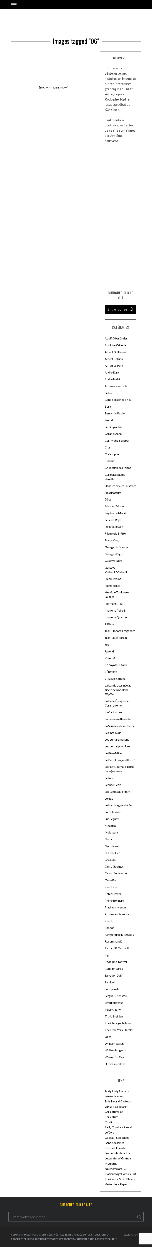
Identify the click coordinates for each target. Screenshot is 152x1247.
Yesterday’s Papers (117, 1184)
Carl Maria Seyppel (117, 440)
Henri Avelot (113, 578)
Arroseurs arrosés (116, 386)
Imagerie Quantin (116, 617)
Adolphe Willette (115, 345)
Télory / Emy (113, 1009)
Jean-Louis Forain (116, 637)
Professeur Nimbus (117, 914)
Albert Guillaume (115, 352)
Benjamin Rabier (115, 413)
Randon (109, 927)
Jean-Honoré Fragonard (120, 630)
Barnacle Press (114, 1096)
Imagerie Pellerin (115, 610)
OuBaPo (110, 880)
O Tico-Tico (112, 853)
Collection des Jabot (118, 467)
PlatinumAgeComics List (120, 1174)
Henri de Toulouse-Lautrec (117, 594)
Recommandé (113, 941)
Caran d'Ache (113, 433)
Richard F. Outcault (117, 948)
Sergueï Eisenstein (116, 995)
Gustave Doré (113, 560)
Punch (109, 921)
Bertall (109, 420)
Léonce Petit (113, 784)
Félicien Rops (113, 520)
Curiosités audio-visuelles (115, 477)
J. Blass (109, 624)
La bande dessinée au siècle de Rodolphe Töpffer (118, 690)
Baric (108, 406)
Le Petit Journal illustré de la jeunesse (119, 769)
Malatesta (111, 832)
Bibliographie (113, 427)
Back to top (131, 1234)
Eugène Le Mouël (115, 513)
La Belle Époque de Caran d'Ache (117, 703)
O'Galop (110, 859)
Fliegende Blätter (116, 533)
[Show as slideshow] (53, 87)
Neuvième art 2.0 (115, 1168)
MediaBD (111, 1163)
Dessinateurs (113, 492)
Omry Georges (114, 866)
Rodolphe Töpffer (116, 961)
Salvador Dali (113, 975)
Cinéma (109, 461)
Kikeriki (110, 658)
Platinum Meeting (116, 907)
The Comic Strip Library (120, 1179)
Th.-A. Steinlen (114, 1016)
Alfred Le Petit (114, 365)
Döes (108, 499)
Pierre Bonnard (114, 900)
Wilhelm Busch (114, 1043)
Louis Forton (112, 812)
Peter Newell (113, 894)
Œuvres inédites (115, 1064)
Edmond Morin (114, 506)
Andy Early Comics (117, 1091)
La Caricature (113, 712)
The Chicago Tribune (118, 1023)
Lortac (109, 798)
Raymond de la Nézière (119, 934)
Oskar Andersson (116, 873)
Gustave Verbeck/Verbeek (116, 570)
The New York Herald (119, 1030)
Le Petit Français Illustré (120, 760)
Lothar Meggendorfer (119, 805)
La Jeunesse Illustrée (117, 719)
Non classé (112, 846)
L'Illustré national (115, 678)
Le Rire (109, 778)
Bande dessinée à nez (118, 399)
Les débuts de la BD (117, 1153)
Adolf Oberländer (116, 338)
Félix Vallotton (114, 526)
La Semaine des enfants (119, 726)
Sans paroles (112, 989)
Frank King (112, 540)
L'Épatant (111, 671)
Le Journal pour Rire (117, 746)
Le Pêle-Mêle (113, 753)
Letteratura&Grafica (118, 1158)
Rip (107, 955)
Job (107, 644)
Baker (109, 393)
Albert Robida (114, 359)
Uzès (108, 1036)
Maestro (110, 825)
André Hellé (112, 379)
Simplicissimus (114, 1002)
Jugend (109, 651)
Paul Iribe (111, 887)
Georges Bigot (114, 554)
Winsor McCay (114, 1057)
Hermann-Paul (114, 603)
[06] (63, 73)
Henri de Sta (112, 585)
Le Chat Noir (113, 732)
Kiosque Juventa (115, 1148)
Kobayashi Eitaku (116, 665)
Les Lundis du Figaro (117, 791)
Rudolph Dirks (114, 968)
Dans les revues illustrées (120, 486)
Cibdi (108, 1122)
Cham (108, 447)
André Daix (112, 372)
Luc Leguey (112, 819)
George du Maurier (117, 547)
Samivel (110, 982)
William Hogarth (115, 1050)
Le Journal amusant (117, 739)
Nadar (109, 839)
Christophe (112, 454)
